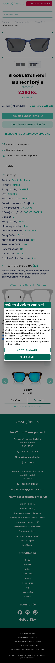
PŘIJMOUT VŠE (27, 357)
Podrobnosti (27, 658)
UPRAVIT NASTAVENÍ (27, 349)
